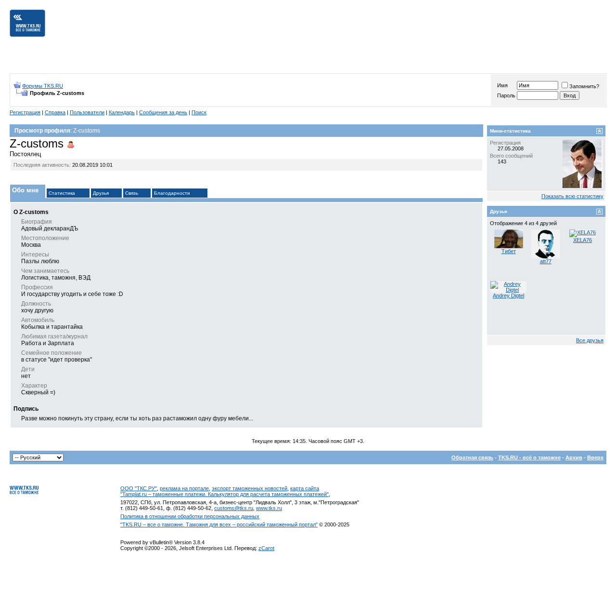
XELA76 (582, 240)
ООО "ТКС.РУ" (138, 488)
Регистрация (25, 112)
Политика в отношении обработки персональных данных (189, 516)
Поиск (199, 112)
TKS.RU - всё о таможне (529, 457)
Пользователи (87, 112)
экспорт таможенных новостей (249, 488)
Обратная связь (472, 457)
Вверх (595, 457)
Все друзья (589, 340)
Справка (55, 112)
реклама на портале (184, 488)
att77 (546, 261)
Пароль (506, 95)
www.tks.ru (269, 508)
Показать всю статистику (572, 196)
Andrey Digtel (508, 295)
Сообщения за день (163, 112)
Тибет (508, 251)
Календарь (122, 112)
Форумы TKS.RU (42, 86)
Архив (573, 457)
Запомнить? (584, 86)
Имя (502, 85)
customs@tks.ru (233, 508)
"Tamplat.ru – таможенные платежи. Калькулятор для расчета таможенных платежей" (224, 494)
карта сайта (304, 488)
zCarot (266, 548)
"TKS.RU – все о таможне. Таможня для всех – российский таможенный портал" (219, 524)
